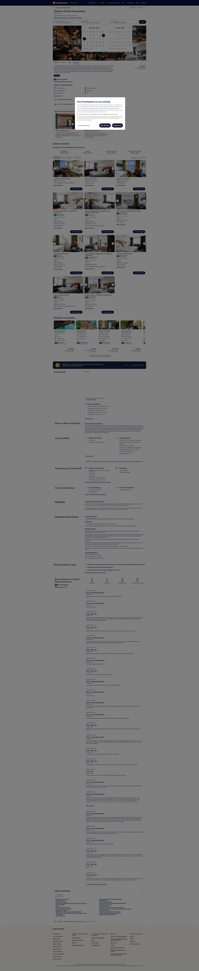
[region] (100, 113)
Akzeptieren (117, 125)
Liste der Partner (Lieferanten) (84, 120)
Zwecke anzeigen (84, 125)
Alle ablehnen (105, 125)
